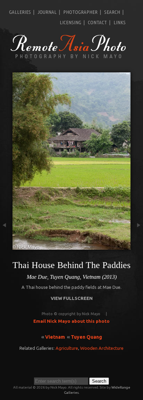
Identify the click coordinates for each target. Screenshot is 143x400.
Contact (97, 22)
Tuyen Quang (86, 337)
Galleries (20, 12)
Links (119, 22)
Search (112, 12)
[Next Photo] (137, 246)
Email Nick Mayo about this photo (71, 321)
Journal (47, 12)
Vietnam (55, 337)
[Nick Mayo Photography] (68, 57)
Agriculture (67, 348)
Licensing (70, 22)
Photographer (80, 12)
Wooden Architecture (102, 348)
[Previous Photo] (6, 246)
